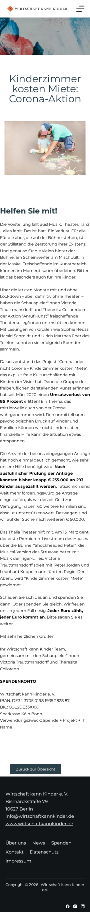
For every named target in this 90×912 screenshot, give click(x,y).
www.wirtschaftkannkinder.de (39, 823)
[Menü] (80, 9)
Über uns (16, 843)
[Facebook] (68, 906)
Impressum (18, 861)
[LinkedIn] (82, 906)
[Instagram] (75, 906)
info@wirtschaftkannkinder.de (40, 816)
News (38, 843)
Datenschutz (44, 852)
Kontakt (15, 852)
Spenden (61, 843)
